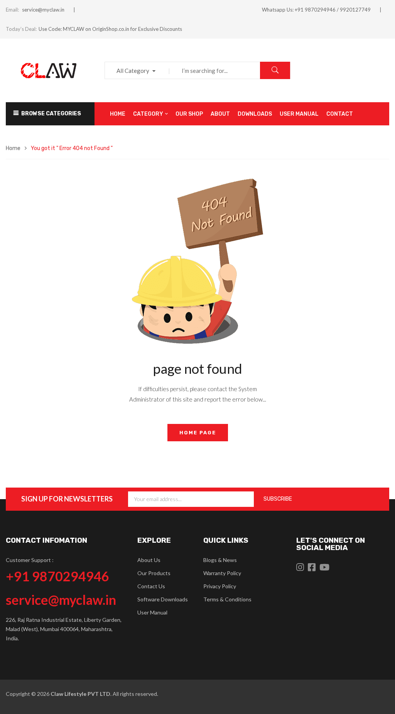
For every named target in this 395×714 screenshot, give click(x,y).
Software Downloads (162, 599)
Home (13, 148)
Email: (12, 10)
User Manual (152, 612)
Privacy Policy (219, 586)
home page (197, 432)
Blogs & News (220, 560)
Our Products (153, 573)
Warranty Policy (222, 573)
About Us (148, 560)
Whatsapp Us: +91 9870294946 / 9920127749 (316, 10)
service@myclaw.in (43, 10)
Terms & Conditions (227, 599)
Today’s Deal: (21, 29)
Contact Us (151, 586)
